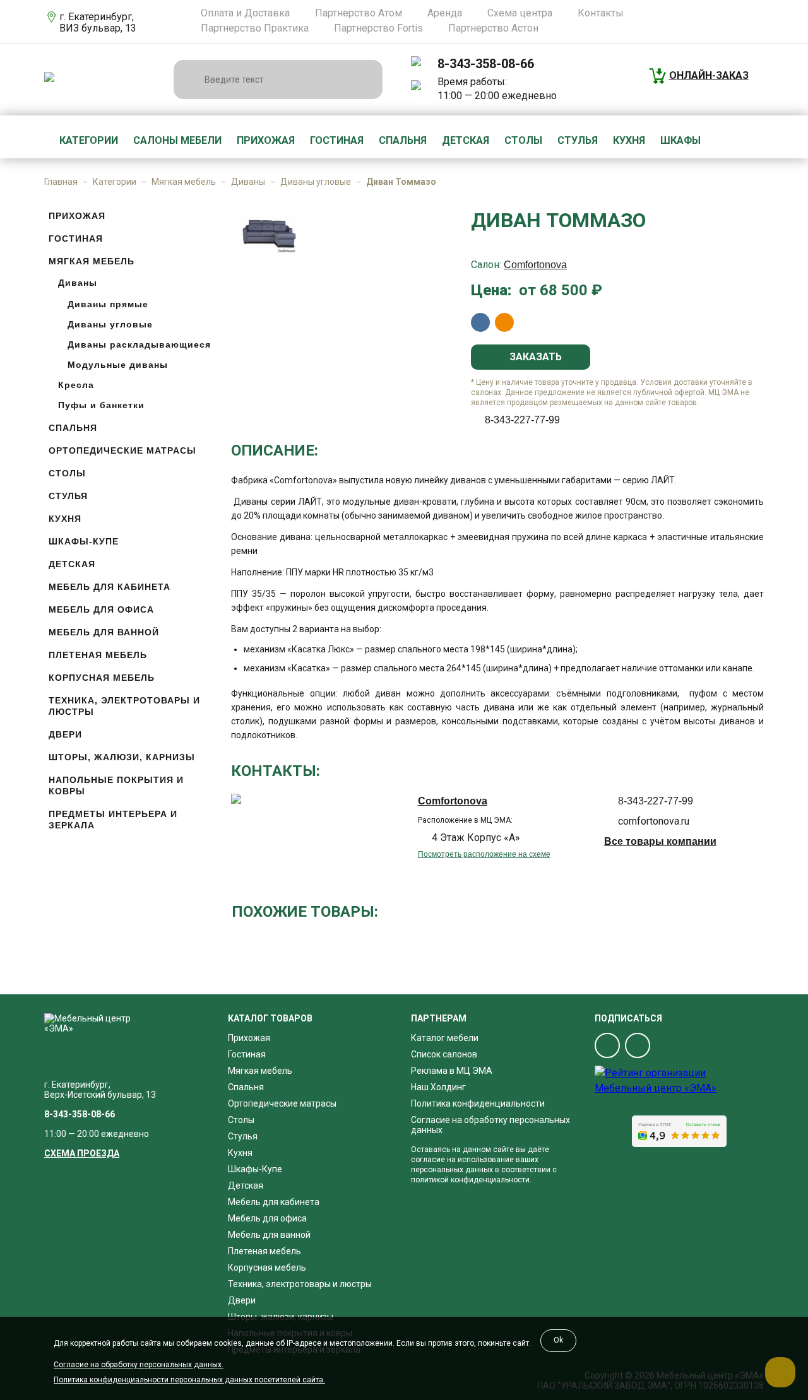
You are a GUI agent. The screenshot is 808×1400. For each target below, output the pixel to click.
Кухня (629, 140)
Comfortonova (535, 264)
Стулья (577, 140)
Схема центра (519, 13)
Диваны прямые (108, 304)
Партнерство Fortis (378, 28)
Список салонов (444, 1054)
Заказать (534, 357)
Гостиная (337, 140)
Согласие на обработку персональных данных (490, 1125)
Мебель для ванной (104, 632)
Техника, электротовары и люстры (124, 706)
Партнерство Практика (255, 28)
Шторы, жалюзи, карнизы (122, 757)
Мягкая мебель (184, 182)
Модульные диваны (118, 365)
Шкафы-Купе (84, 541)
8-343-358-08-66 (485, 63)
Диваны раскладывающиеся (139, 344)
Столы (523, 140)
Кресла (76, 385)
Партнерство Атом (358, 13)
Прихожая (266, 140)
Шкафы (680, 140)
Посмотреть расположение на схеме (484, 854)
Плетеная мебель (98, 655)
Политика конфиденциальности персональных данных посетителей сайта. (189, 1379)
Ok (558, 1340)
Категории (88, 140)
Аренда (444, 13)
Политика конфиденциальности (478, 1103)
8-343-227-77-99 (522, 420)
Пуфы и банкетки (101, 405)
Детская (465, 140)
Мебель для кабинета (109, 587)
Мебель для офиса (101, 609)
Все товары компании (660, 841)
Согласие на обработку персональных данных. (138, 1364)
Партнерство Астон (493, 28)
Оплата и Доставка (245, 13)
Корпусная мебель (102, 678)
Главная (61, 182)
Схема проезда (81, 1153)
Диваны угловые (315, 182)
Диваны (248, 182)
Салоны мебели (177, 140)
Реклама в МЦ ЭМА (451, 1071)
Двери (65, 734)
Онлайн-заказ (709, 75)
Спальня (403, 140)
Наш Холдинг (438, 1087)
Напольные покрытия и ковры (116, 785)
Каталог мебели (444, 1038)
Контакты (601, 13)
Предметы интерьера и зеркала (113, 819)
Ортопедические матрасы (122, 450)
